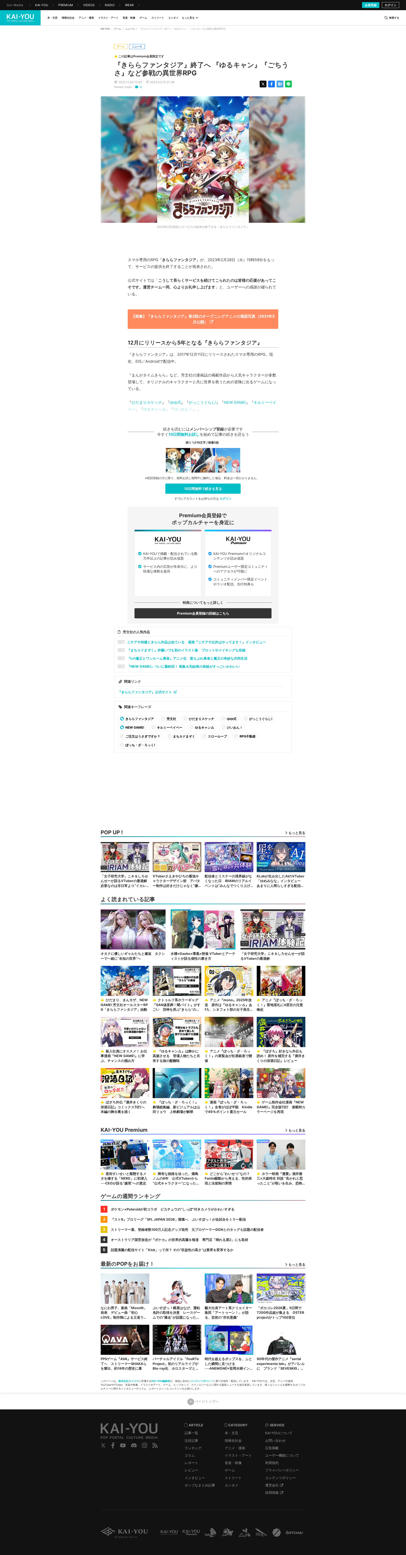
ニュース (130, 28)
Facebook (113, 1445)
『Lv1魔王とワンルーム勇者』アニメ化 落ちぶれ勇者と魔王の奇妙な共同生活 (187, 658)
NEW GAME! (235, 402)
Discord (134, 1445)
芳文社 (171, 719)
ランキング (193, 1448)
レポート (191, 1463)
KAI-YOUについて (278, 1433)
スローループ (217, 736)
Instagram (144, 1445)
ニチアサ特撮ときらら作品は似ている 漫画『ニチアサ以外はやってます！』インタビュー (196, 642)
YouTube (123, 1445)
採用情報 (272, 1492)
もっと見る (188, 17)
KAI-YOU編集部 (160, 1381)
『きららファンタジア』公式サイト (145, 692)
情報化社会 (233, 1440)
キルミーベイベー (169, 727)
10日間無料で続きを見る (203, 489)
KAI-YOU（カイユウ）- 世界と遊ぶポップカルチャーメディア (20, 18)
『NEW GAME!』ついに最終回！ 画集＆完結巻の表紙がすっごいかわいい (183, 666)
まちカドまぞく (183, 736)
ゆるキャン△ (154, 409)
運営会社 (272, 1485)
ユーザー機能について (282, 1455)
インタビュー (195, 1478)
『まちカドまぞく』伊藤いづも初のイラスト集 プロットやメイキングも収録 (186, 650)
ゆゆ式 (175, 402)
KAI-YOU (105, 28)
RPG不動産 (247, 736)
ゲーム (117, 28)
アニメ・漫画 (235, 1448)
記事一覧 (191, 1433)
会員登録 (371, 5)
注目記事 (191, 1440)
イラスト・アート (238, 1455)
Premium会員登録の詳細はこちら (203, 613)
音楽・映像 (233, 1463)
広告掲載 (272, 1448)
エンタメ (231, 1485)
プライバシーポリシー (282, 1470)
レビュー (191, 1470)
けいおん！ (182, 409)
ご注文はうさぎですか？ (142, 736)
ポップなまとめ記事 (200, 1485)
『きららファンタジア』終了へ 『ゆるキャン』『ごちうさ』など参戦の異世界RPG (201, 69)
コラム (190, 1455)
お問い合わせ (275, 1440)
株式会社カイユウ (128, 1381)
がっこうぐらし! (202, 402)
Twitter (103, 1445)
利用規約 (272, 1463)
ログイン (390, 5)
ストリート (233, 1478)
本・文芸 (231, 1433)
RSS (155, 1445)
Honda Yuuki (123, 87)
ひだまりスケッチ (147, 402)
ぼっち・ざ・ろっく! (140, 745)
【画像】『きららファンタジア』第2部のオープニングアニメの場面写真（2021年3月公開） (203, 319)
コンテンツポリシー (201, 1381)
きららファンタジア (139, 719)
